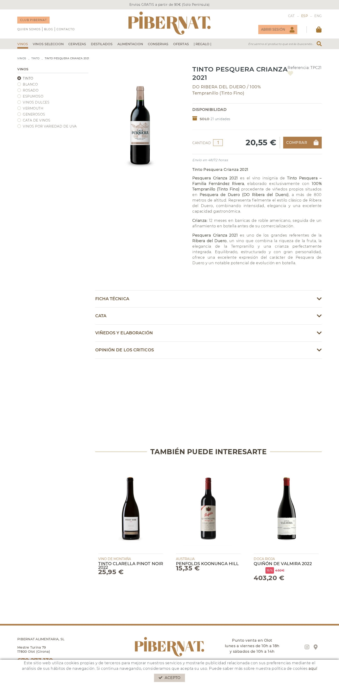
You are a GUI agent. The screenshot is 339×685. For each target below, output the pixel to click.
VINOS (21, 58)
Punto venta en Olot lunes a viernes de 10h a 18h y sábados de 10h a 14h (252, 646)
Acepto (173, 678)
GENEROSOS (34, 114)
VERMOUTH (33, 108)
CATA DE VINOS (37, 120)
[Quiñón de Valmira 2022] (286, 507)
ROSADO (31, 90)
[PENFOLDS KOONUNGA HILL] (208, 507)
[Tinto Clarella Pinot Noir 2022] (130, 507)
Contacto (65, 29)
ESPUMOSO (33, 96)
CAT (291, 16)
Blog (48, 29)
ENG (318, 16)
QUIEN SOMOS (29, 29)
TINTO (35, 58)
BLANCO (30, 84)
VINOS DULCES (36, 102)
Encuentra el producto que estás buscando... (281, 44)
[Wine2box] (169, 23)
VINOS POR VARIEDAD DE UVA (50, 126)
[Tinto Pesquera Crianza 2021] (140, 118)
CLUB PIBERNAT (33, 20)
